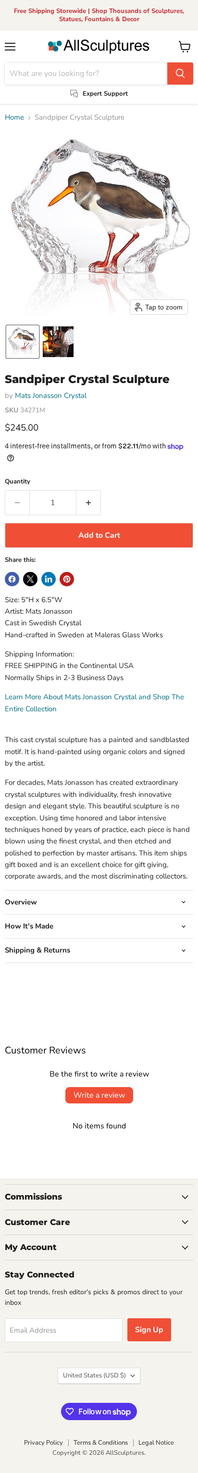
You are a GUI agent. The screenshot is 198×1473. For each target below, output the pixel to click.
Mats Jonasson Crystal (51, 395)
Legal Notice (156, 1442)
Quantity (17, 481)
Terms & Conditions (101, 1442)
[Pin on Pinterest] (67, 579)
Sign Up (149, 1329)
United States (94, 1375)
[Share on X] (30, 579)
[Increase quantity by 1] (88, 502)
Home (14, 117)
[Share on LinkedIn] (48, 579)
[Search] (180, 73)
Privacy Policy (43, 1442)
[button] (22, 341)
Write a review (99, 1095)
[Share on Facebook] (12, 579)
